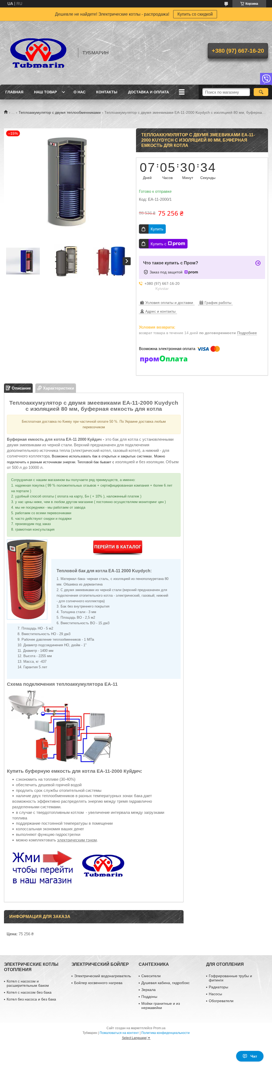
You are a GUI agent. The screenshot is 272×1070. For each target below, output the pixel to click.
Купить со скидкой (195, 14)
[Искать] (261, 92)
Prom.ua (159, 1028)
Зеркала (148, 990)
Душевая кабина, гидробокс (165, 983)
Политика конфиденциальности (165, 1033)
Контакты (106, 92)
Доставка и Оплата (148, 92)
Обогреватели (221, 1001)
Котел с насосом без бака (29, 992)
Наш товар (45, 92)
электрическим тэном (77, 840)
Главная (14, 92)
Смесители (151, 976)
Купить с (159, 244)
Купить (157, 229)
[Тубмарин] (38, 53)
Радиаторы (218, 987)
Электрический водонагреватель (102, 976)
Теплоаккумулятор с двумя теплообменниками (60, 112)
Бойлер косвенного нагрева (98, 983)
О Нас (80, 92)
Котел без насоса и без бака (31, 999)
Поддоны (149, 996)
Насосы (215, 994)
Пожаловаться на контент (119, 1033)
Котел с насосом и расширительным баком (28, 983)
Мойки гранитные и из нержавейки (160, 1005)
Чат (253, 1056)
